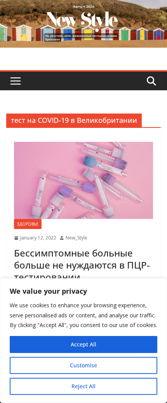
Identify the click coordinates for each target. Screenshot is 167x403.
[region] (83, 340)
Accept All (83, 344)
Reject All (83, 386)
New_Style (76, 237)
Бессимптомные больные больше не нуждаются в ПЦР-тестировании (82, 264)
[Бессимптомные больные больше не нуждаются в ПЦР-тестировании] (83, 180)
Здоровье (27, 224)
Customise (83, 365)
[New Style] (83, 8)
